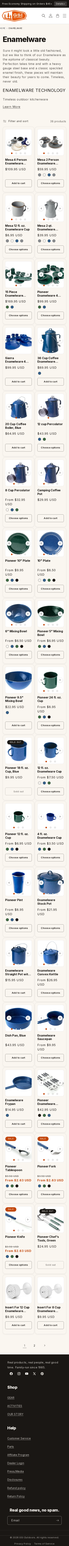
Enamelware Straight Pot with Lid (17, 972)
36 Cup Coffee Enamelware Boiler (48, 360)
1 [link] (24, 1345)
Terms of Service (44, 1543)
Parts (10, 1446)
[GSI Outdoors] (14, 16)
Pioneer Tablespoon (13, 1168)
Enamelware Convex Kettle (47, 972)
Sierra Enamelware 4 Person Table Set (17, 360)
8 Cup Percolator (17, 490)
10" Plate (44, 560)
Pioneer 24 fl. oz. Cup (49, 699)
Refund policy (16, 1488)
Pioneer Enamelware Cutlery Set (46, 1102)
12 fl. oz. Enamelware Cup (49, 769)
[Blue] (12, 307)
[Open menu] (64, 15)
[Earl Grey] (39, 175)
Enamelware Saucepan (46, 1037)
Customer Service (19, 1438)
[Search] (43, 15)
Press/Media (15, 1471)
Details (60, 3)
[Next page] (44, 1345)
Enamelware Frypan (14, 1102)
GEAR (10, 1397)
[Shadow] (54, 175)
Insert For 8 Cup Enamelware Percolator (49, 1309)
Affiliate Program (18, 1454)
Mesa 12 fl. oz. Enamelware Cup (17, 227)
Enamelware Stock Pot (46, 901)
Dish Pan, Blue (15, 1035)
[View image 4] (25, 153)
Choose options (50, 183)
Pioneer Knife (15, 1237)
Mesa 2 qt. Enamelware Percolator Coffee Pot (50, 227)
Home (3, 28)
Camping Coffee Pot (49, 492)
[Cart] (57, 15)
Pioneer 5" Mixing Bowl (50, 633)
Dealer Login (15, 1463)
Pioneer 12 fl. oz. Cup (17, 835)
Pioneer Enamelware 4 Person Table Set (49, 294)
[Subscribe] (57, 1520)
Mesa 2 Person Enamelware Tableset (48, 161)
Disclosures (15, 1479)
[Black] (17, 580)
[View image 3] (20, 153)
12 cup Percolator (50, 424)
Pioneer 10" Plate (17, 560)
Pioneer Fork (46, 1166)
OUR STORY (15, 1414)
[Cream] (44, 175)
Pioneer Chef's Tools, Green (48, 1238)
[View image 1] (12, 153)
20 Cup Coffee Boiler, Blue (15, 426)
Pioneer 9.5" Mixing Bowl (14, 699)
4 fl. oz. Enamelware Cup (49, 835)
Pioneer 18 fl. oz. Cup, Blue (17, 769)
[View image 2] (16, 153)
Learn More (11, 107)
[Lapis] (49, 175)
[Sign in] (50, 15)
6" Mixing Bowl (16, 631)
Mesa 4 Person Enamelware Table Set (16, 161)
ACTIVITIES (14, 1405)
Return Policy (16, 1496)
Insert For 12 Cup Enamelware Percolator (17, 1309)
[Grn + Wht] (7, 307)
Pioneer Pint (14, 900)
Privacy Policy (22, 1543)
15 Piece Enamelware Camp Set (14, 294)
